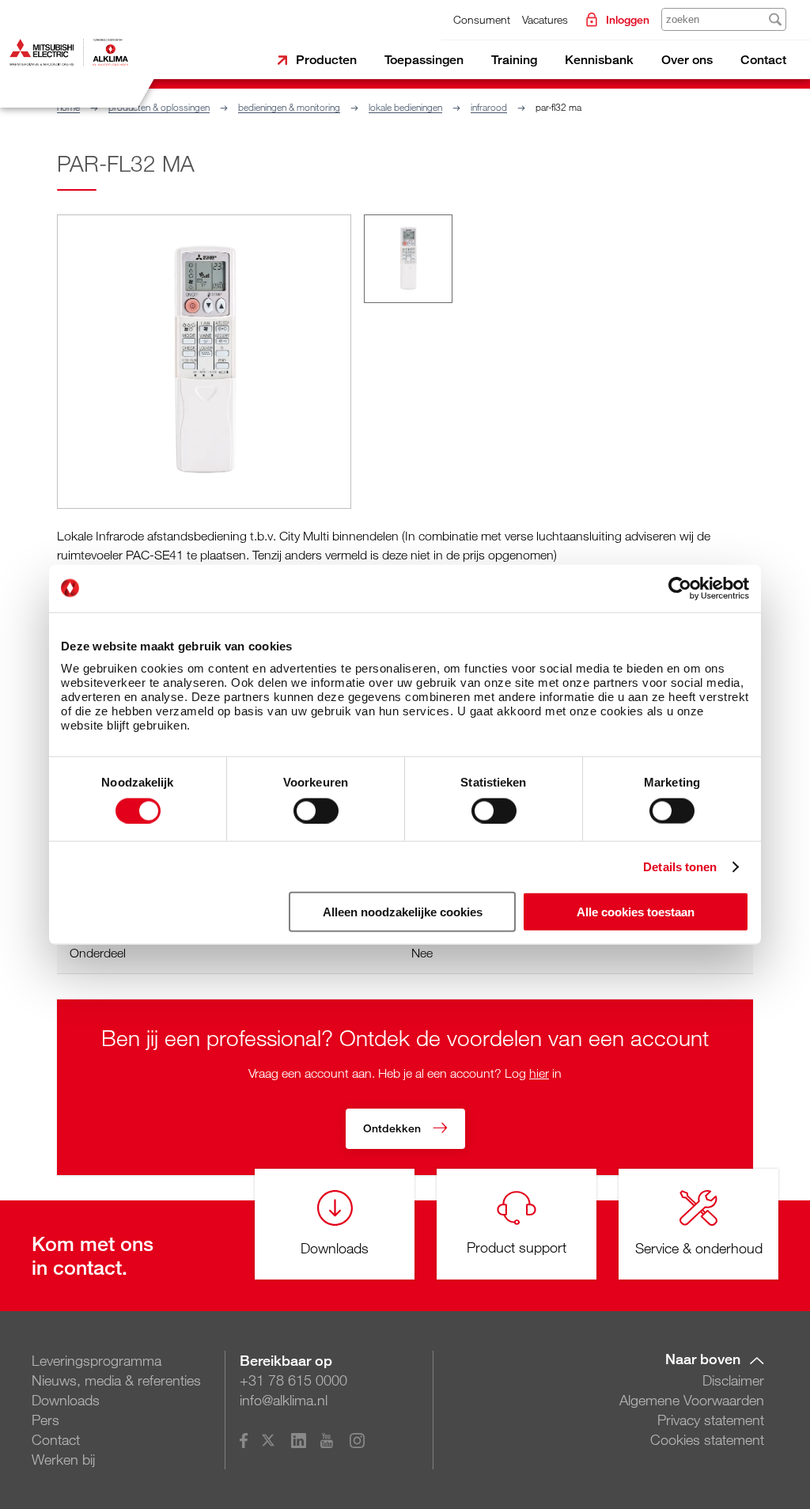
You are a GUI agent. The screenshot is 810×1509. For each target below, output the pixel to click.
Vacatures (545, 19)
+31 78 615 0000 (293, 1380)
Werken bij (63, 1459)
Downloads (66, 1400)
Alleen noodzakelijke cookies (403, 912)
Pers (45, 1419)
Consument (481, 19)
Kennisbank (599, 59)
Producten (326, 59)
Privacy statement (710, 1419)
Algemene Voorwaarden (691, 1400)
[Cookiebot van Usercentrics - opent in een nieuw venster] (680, 588)
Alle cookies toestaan (636, 912)
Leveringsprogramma (96, 1360)
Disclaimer (733, 1380)
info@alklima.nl (283, 1400)
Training (514, 59)
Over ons (687, 59)
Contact (763, 59)
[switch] (316, 810)
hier (539, 1073)
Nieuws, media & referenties (116, 1380)
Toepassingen (424, 59)
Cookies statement (707, 1439)
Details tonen (680, 866)
